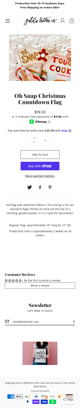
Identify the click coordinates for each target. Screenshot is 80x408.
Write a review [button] (40, 285)
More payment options (40, 176)
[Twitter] (29, 187)
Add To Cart (40, 154)
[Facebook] (40, 187)
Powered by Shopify (40, 391)
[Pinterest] (50, 187)
